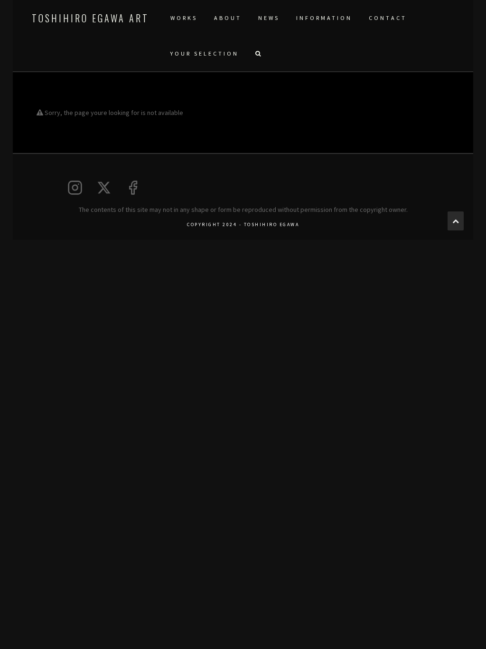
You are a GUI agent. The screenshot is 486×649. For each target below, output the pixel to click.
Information (324, 17)
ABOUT (228, 17)
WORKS (183, 17)
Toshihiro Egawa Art (90, 18)
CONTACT (388, 17)
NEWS (269, 17)
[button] (257, 53)
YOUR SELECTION (204, 53)
